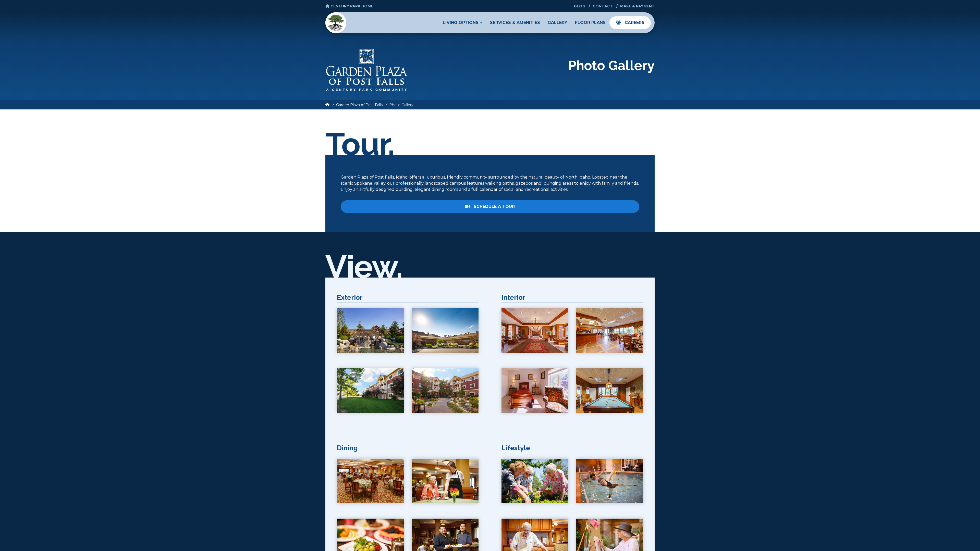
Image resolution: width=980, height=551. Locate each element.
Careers (633, 22)
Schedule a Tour (493, 206)
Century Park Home (351, 6)
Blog (579, 6)
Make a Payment (637, 6)
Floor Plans (590, 22)
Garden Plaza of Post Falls (359, 105)
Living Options (461, 22)
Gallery (557, 22)
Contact (603, 6)
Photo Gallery (401, 105)
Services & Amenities (515, 22)
